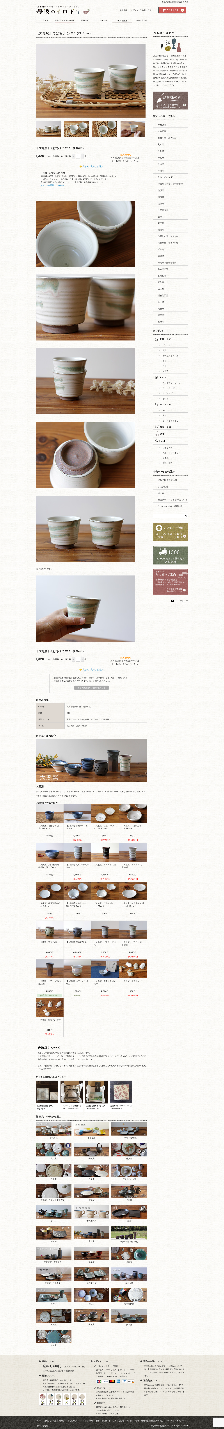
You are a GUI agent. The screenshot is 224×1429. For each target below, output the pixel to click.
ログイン (134, 10)
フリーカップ (168, 388)
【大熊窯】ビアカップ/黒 (105, 864)
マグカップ (167, 393)
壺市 (160, 216)
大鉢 (165, 415)
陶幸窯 (161, 315)
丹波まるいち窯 (165, 177)
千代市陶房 (163, 210)
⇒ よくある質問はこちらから (53, 185)
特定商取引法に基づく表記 (152, 1421)
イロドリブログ (87, 1421)
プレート (167, 345)
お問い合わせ (42, 1426)
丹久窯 (161, 151)
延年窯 (161, 249)
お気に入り (146, 10)
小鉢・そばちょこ (170, 421)
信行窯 (161, 203)
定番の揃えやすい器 (167, 480)
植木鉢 (166, 458)
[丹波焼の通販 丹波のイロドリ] (63, 12)
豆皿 (165, 366)
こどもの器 (167, 447)
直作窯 (161, 282)
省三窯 (161, 289)
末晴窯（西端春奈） (167, 262)
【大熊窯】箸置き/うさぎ (49, 1020)
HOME (38, 1421)
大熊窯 (161, 229)
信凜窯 (161, 190)
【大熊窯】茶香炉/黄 (47, 942)
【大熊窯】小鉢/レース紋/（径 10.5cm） (76, 904)
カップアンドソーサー (172, 383)
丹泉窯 (161, 170)
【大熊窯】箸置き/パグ (132, 981)
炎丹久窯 (162, 275)
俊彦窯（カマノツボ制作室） (171, 183)
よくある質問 (118, 1421)
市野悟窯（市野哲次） (168, 243)
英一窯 (161, 302)
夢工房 (161, 223)
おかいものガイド (103, 1421)
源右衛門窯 (163, 269)
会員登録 (123, 10)
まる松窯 (162, 131)
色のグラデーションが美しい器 (173, 499)
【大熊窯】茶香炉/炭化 (76, 942)
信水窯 (161, 197)
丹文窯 (161, 157)
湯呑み (166, 398)
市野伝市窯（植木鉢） (168, 236)
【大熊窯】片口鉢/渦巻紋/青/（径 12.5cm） (48, 865)
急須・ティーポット (171, 453)
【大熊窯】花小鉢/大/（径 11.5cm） (131, 827)
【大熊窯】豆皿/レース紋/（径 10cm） (104, 827)
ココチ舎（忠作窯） (167, 138)
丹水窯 (161, 164)
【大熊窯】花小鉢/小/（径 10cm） (103, 904)
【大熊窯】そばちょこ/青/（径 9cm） (48, 827)
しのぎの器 (163, 486)
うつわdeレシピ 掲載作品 (170, 506)
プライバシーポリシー (174, 1421)
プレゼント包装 (132, 1421)
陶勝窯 (161, 308)
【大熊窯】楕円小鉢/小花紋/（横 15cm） (133, 904)
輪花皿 (166, 371)
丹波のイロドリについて (69, 1421)
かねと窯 (162, 124)
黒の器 (161, 493)
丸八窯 (161, 144)
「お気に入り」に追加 (92, 166)
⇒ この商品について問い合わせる (91, 688)
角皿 (165, 361)
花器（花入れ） (169, 463)
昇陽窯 (161, 256)
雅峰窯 (161, 321)
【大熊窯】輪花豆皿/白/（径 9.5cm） (49, 904)
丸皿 (165, 350)
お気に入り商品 (49, 1421)
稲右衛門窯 (163, 295)
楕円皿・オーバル (170, 356)
